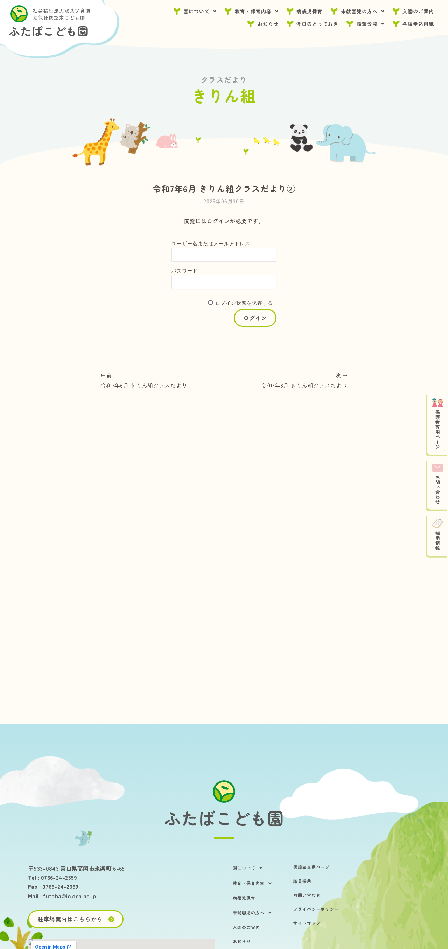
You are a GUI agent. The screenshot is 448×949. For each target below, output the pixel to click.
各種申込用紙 (418, 23)
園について (196, 11)
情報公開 (367, 23)
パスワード (185, 271)
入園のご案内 (418, 11)
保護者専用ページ (311, 867)
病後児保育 (309, 11)
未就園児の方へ (359, 11)
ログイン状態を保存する (244, 303)
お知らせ (268, 23)
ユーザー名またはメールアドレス (211, 243)
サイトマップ (307, 923)
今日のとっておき (317, 23)
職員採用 (302, 881)
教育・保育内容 (253, 11)
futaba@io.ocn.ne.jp (69, 896)
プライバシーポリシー (316, 909)
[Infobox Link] (224, 818)
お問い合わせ (307, 895)
